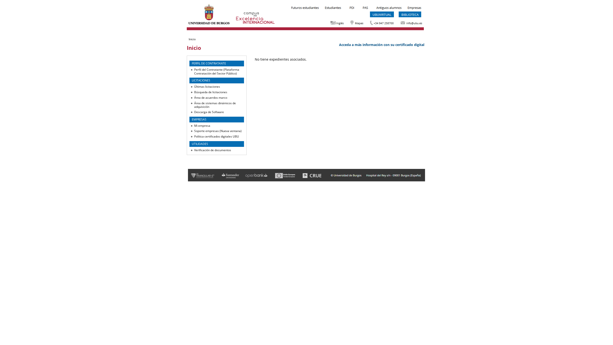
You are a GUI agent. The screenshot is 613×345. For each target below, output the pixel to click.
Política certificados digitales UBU (216, 136)
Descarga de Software (209, 112)
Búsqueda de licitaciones (210, 92)
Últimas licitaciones (207, 87)
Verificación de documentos (212, 150)
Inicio (192, 39)
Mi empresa (202, 126)
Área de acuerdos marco (210, 98)
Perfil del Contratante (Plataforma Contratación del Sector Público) (216, 71)
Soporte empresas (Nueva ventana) (218, 131)
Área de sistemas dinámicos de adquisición (215, 105)
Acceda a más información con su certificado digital (381, 44)
